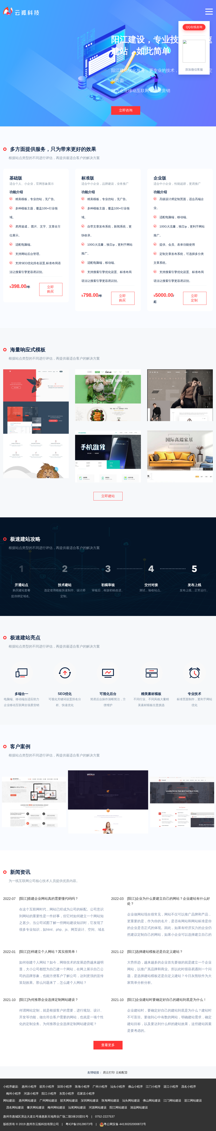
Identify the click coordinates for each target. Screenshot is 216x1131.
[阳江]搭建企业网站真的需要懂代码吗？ (48, 898)
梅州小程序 (13, 1093)
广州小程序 (100, 1086)
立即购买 (50, 289)
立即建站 (108, 496)
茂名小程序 (188, 1086)
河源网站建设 (98, 1107)
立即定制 (194, 298)
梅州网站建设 (56, 1107)
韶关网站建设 (69, 1100)
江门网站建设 (172, 1100)
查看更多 (108, 1045)
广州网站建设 (48, 1100)
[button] (105, 829)
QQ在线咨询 (194, 27)
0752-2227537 (105, 1116)
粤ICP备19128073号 (79, 1124)
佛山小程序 (135, 1086)
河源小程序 (31, 1093)
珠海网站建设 (110, 1100)
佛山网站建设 (152, 1100)
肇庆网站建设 (36, 1107)
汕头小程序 (117, 1086)
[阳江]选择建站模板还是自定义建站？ (155, 951)
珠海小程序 (82, 1086)
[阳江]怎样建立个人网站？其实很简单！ (48, 951)
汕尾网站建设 (77, 1107)
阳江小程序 (49, 1093)
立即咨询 (125, 110)
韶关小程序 (46, 1086)
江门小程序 (153, 1086)
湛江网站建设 (193, 1100)
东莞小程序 (66, 1093)
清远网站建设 (139, 1107)
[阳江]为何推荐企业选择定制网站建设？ (48, 999)
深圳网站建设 (90, 1100)
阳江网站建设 (118, 1107)
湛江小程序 (170, 1086)
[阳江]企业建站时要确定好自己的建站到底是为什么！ (167, 999)
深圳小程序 (64, 1086)
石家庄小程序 (86, 1093)
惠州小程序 (29, 1086)
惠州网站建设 (27, 1100)
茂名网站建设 (15, 1107)
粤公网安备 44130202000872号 (125, 1124)
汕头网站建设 (131, 1100)
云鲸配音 (122, 1072)
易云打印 (109, 1072)
